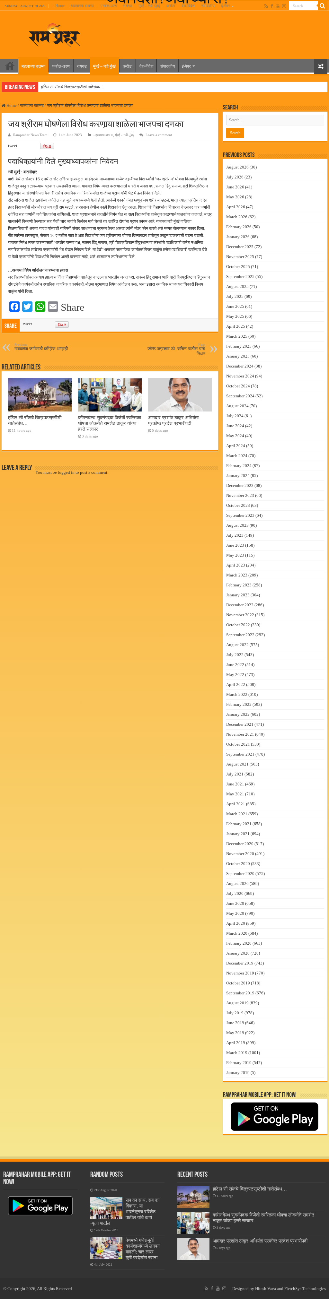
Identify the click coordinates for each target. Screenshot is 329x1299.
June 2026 (235, 187)
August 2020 (237, 883)
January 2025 (238, 356)
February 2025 (239, 346)
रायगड (127, 6)
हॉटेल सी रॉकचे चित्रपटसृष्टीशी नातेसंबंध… (73, 86)
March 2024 (236, 455)
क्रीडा (170, 6)
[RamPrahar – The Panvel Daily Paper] (54, 33)
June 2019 (235, 1022)
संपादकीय (208, 6)
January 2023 (238, 595)
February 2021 (239, 823)
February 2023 (239, 585)
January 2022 (238, 714)
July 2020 (235, 893)
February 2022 (239, 704)
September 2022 (240, 634)
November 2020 (240, 853)
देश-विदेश (188, 6)
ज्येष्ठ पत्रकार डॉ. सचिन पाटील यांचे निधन (176, 349)
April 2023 (235, 565)
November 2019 (240, 973)
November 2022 (240, 614)
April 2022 (235, 684)
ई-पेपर (225, 6)
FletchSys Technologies (305, 1288)
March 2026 (236, 216)
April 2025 (235, 326)
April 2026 (235, 206)
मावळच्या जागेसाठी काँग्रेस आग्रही (41, 346)
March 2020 (236, 933)
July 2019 (235, 1012)
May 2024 (235, 435)
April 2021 (235, 803)
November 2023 (240, 495)
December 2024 (239, 366)
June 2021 (235, 784)
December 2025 (239, 246)
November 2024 (240, 376)
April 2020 (235, 923)
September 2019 (240, 993)
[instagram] (284, 6)
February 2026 (239, 226)
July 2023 (235, 535)
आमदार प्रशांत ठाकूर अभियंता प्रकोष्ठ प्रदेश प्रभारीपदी (173, 420)
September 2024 (240, 396)
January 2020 (238, 953)
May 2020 (235, 913)
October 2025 (238, 266)
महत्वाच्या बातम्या (82, 6)
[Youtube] (277, 6)
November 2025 (240, 256)
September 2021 (240, 754)
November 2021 (240, 734)
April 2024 (235, 445)
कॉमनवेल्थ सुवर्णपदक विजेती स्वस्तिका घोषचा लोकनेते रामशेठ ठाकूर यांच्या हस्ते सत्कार (109, 423)
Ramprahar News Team (30, 135)
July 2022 (235, 654)
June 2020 (235, 903)
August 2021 (237, 764)
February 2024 (239, 465)
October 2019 (238, 983)
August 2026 (237, 167)
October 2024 (238, 386)
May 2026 (235, 197)
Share (72, 307)
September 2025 (240, 276)
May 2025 (235, 316)
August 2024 (237, 405)
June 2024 (235, 425)
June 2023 (235, 545)
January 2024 (238, 475)
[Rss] (266, 6)
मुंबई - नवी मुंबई (124, 135)
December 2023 (239, 485)
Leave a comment (159, 135)
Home (60, 6)
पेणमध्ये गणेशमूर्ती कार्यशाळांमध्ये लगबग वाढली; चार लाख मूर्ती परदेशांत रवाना (143, 1248)
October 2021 (238, 744)
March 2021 (236, 813)
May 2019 (235, 1032)
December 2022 (239, 604)
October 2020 (238, 863)
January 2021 (238, 833)
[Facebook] (272, 6)
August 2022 (237, 644)
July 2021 (235, 774)
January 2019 (238, 1072)
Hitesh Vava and (269, 1288)
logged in (66, 472)
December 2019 (239, 963)
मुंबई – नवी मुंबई (149, 6)
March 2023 (236, 575)
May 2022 (235, 674)
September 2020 (240, 873)
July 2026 (235, 177)
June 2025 (235, 306)
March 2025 (236, 336)
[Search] (322, 6)
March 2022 (236, 694)
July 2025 (235, 296)
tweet (12, 145)
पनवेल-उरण (109, 6)
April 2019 (235, 1042)
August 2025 (237, 286)
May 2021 (235, 794)
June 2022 (235, 664)
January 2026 (238, 236)
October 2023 (238, 505)
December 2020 (239, 843)
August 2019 (237, 1002)
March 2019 (236, 1052)
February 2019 (239, 1062)
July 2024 (235, 415)
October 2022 (238, 624)
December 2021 (239, 724)
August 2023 (237, 525)
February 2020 (239, 943)
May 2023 (235, 555)
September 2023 (240, 515)
